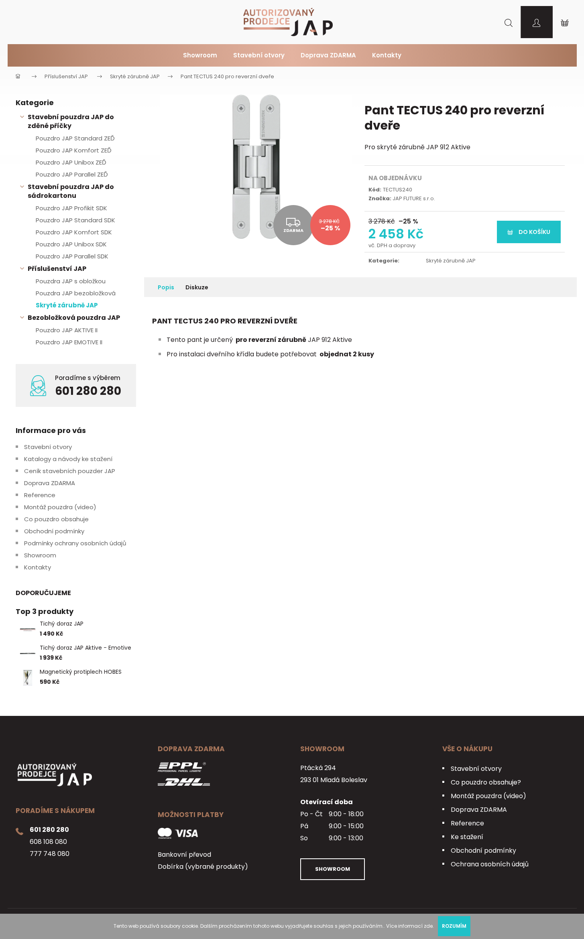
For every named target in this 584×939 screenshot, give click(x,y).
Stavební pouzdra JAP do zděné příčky (71, 121)
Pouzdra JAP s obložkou (71, 281)
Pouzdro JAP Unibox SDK (71, 244)
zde (428, 926)
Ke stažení (467, 836)
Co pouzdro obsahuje (56, 519)
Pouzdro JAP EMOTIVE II (69, 342)
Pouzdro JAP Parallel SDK (72, 256)
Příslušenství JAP (57, 268)
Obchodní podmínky (54, 531)
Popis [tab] (166, 287)
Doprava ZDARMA (49, 483)
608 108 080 (48, 841)
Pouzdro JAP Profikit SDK (71, 208)
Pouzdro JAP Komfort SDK (74, 232)
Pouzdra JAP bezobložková (76, 293)
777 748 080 (49, 853)
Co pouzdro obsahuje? (486, 782)
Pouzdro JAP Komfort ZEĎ (74, 150)
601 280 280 (88, 391)
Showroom (40, 555)
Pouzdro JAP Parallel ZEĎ (72, 174)
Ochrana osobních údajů (490, 864)
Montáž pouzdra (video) (60, 507)
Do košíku (534, 232)
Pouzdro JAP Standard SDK (75, 220)
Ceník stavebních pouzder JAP (69, 471)
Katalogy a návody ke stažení (68, 459)
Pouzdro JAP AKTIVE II (67, 330)
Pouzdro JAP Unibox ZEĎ (71, 162)
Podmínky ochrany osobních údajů (75, 543)
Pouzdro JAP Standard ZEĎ (75, 138)
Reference (39, 495)
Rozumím (454, 926)
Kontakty (37, 567)
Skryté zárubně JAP (67, 305)
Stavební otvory (48, 447)
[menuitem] (200, 55)
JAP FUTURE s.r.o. (414, 198)
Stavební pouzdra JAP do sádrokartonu (71, 191)
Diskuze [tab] (196, 287)
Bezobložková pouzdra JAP (74, 317)
